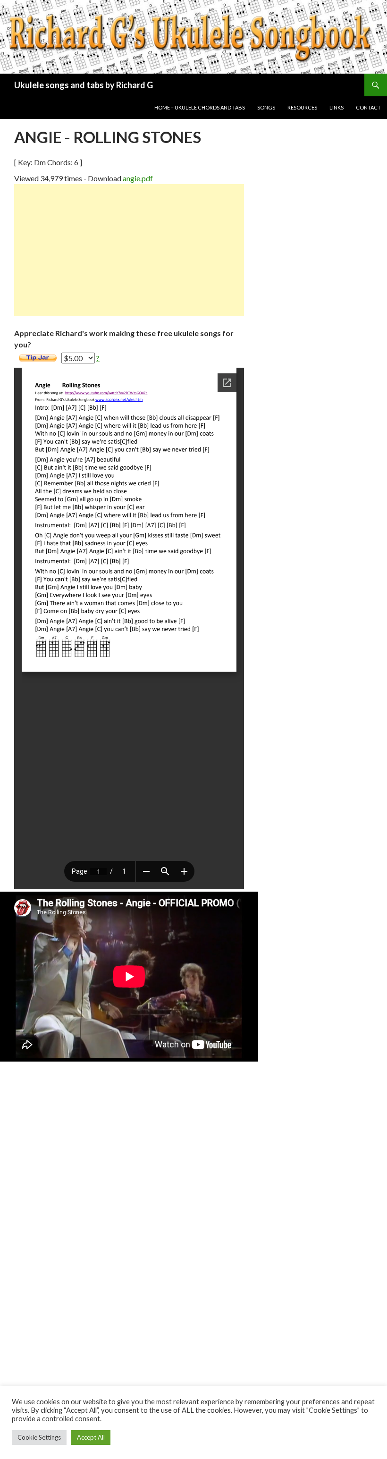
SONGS (266, 107)
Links (336, 107)
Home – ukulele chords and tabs (199, 107)
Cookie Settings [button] (39, 1437)
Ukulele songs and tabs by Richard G (83, 85)
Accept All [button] (91, 1437)
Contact (368, 107)
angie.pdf (138, 178)
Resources (302, 107)
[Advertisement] (129, 250)
